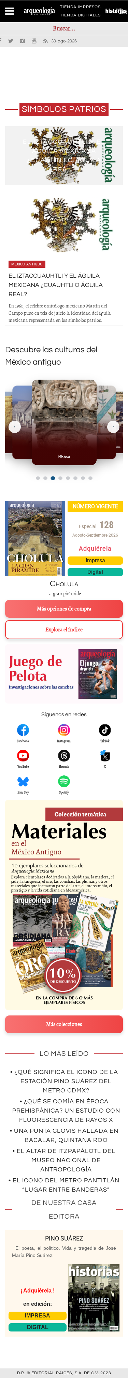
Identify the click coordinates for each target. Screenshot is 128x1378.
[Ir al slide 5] (68, 478)
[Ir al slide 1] (38, 478)
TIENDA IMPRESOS (80, 8)
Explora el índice (64, 629)
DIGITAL (37, 1327)
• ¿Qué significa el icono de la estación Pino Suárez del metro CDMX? (64, 1081)
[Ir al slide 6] (75, 478)
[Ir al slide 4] (60, 478)
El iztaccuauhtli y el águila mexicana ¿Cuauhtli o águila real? (56, 285)
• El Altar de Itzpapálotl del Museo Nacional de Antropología (64, 1160)
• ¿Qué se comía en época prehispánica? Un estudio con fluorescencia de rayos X (66, 1110)
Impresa (95, 560)
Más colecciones (64, 1024)
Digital (95, 572)
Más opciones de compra (64, 609)
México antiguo (27, 264)
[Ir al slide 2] (45, 478)
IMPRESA (37, 1315)
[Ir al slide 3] (53, 478)
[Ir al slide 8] (90, 478)
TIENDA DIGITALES (80, 16)
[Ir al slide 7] (83, 478)
